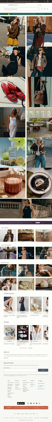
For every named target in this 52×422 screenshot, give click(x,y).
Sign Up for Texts (42, 386)
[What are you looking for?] (38, 9)
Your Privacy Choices (44, 417)
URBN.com (31, 417)
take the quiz (35, 1)
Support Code (36, 417)
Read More (6, 357)
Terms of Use (12, 417)
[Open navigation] (47, 9)
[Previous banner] (7, 1)
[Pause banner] (47, 1)
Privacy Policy (12, 375)
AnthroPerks (42, 383)
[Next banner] (44, 1)
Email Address (7, 367)
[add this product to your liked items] (14, 298)
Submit (43, 370)
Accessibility (25, 417)
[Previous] (5, 307)
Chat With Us (42, 388)
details (31, 347)
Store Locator (41, 381)
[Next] (47, 307)
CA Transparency (19, 417)
